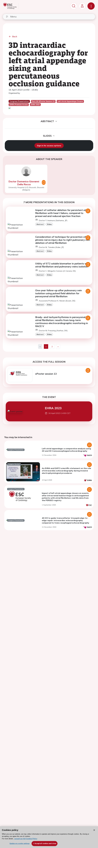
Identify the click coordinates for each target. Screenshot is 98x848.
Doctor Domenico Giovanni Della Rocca (23, 183)
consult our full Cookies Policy (25, 839)
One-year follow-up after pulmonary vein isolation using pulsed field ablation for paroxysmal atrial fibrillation (58, 293)
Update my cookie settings (20, 843)
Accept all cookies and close (45, 843)
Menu (13, 16)
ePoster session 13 (46, 373)
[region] (49, 837)
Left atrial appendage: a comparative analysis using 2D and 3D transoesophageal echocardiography (66, 449)
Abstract (40, 224)
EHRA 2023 (53, 408)
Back (14, 36)
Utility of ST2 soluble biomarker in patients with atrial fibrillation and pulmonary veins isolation (62, 265)
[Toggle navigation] (91, 6)
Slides (49, 224)
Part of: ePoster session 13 (43, 101)
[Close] (94, 830)
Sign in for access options (49, 145)
